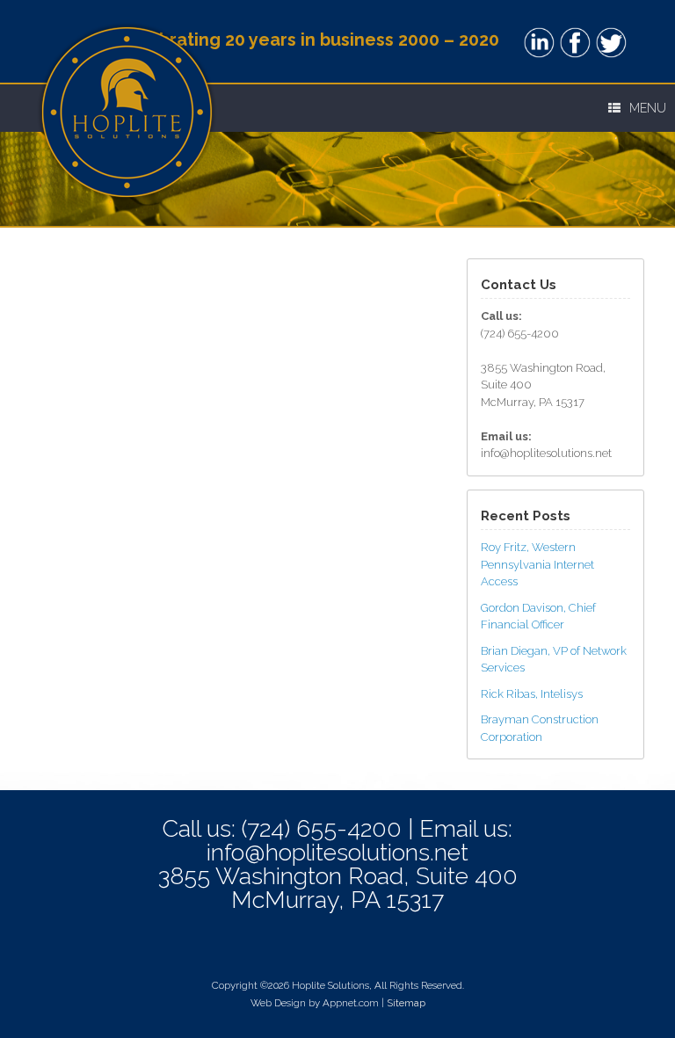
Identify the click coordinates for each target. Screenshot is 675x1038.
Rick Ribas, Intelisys (532, 693)
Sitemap (406, 1003)
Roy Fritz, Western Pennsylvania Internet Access (537, 564)
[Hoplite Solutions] (126, 41)
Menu (647, 108)
